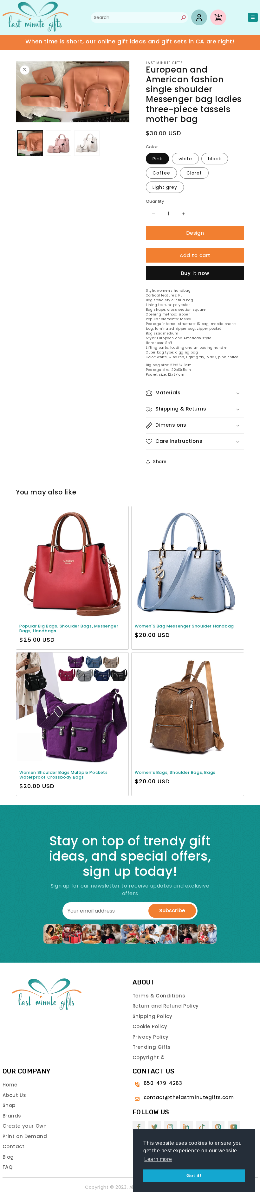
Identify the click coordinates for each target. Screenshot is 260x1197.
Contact (14, 1146)
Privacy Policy (151, 1037)
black (214, 159)
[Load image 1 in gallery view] (30, 143)
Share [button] (160, 461)
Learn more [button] (158, 1159)
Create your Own (25, 1126)
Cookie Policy (150, 1026)
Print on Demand (25, 1136)
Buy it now (195, 273)
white (185, 159)
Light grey (165, 187)
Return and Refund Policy (166, 1006)
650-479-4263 (163, 1083)
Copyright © (149, 1057)
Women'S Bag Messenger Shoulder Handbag (184, 626)
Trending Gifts (152, 1047)
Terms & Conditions (159, 995)
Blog (8, 1157)
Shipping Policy (152, 1016)
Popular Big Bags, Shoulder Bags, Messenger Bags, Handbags (68, 628)
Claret (194, 173)
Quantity (155, 201)
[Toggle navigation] (253, 17)
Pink (157, 159)
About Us (14, 1095)
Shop (9, 1105)
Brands (12, 1115)
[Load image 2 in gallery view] (58, 143)
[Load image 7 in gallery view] (87, 143)
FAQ (8, 1167)
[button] (195, 393)
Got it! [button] (193, 1175)
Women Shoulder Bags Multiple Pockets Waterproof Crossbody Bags (63, 775)
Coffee (161, 173)
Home (10, 1084)
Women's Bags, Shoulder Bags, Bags (175, 772)
